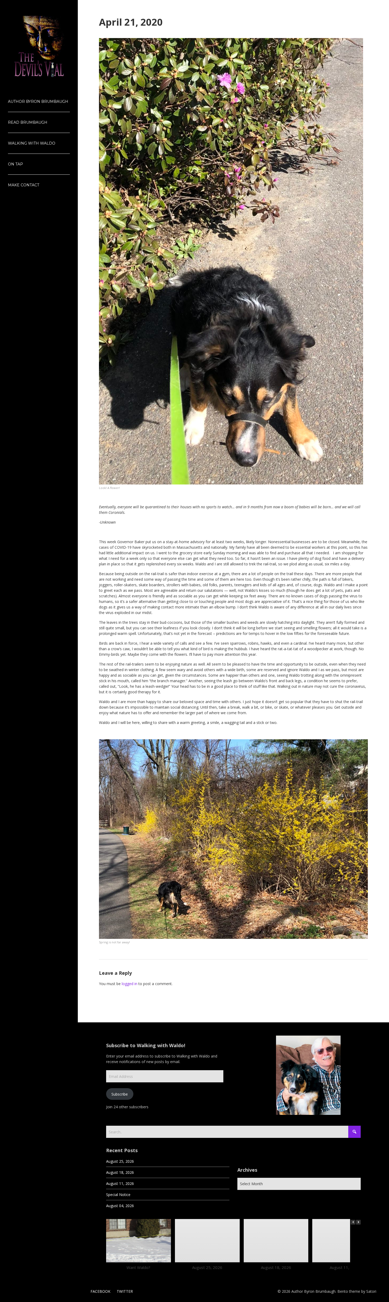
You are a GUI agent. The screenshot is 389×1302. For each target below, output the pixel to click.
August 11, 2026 (120, 1183)
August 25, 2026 (120, 1161)
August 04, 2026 (120, 1205)
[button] (358, 1222)
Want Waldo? (138, 1267)
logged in (129, 983)
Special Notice (118, 1194)
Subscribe (119, 1094)
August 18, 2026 (120, 1172)
